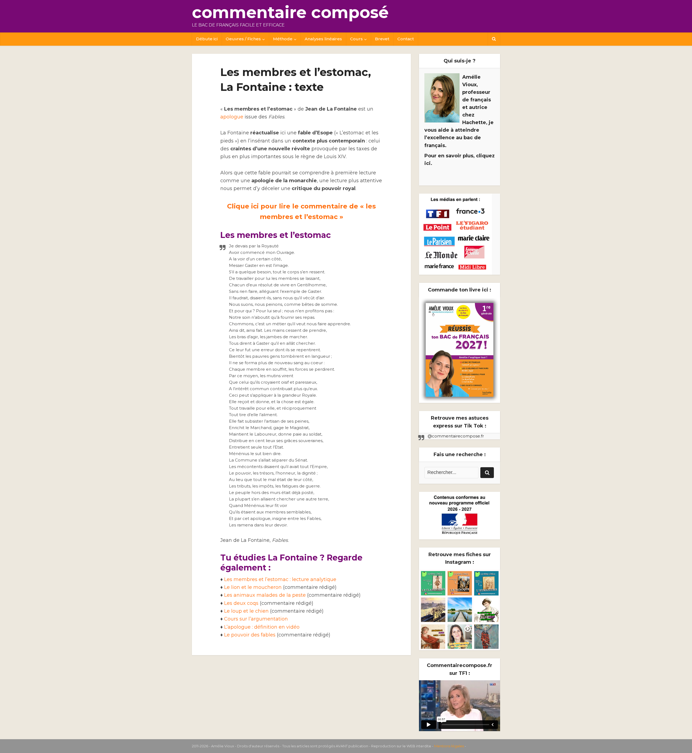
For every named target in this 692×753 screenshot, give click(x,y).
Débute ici (207, 38)
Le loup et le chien (246, 611)
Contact (405, 38)
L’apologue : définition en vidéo (262, 627)
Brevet (382, 38)
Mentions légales (449, 746)
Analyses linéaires (323, 38)
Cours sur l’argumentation (256, 619)
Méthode (282, 38)
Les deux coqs (241, 603)
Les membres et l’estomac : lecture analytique (280, 579)
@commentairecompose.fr (456, 436)
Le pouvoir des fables (249, 635)
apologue (231, 117)
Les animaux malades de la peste (265, 595)
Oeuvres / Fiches (243, 38)
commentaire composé (290, 12)
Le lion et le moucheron (253, 587)
